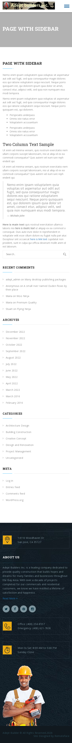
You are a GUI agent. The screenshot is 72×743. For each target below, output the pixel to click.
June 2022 (12, 370)
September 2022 (16, 351)
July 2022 (11, 364)
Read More (9, 598)
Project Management (18, 451)
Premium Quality (27, 302)
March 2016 (13, 396)
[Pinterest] (23, 608)
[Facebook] (14, 608)
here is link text (38, 239)
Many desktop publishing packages (45, 279)
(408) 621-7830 (42, 628)
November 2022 (15, 338)
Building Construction (18, 432)
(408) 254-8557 (35, 624)
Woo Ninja (23, 296)
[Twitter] (6, 608)
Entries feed (13, 487)
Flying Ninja (24, 309)
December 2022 (15, 331)
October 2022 (14, 344)
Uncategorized (14, 457)
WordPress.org (14, 500)
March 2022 (13, 389)
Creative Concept (16, 438)
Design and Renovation (20, 445)
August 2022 (13, 357)
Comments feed (15, 493)
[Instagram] (32, 608)
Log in (9, 480)
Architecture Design (17, 425)
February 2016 (14, 402)
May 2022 (11, 377)
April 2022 (12, 383)
